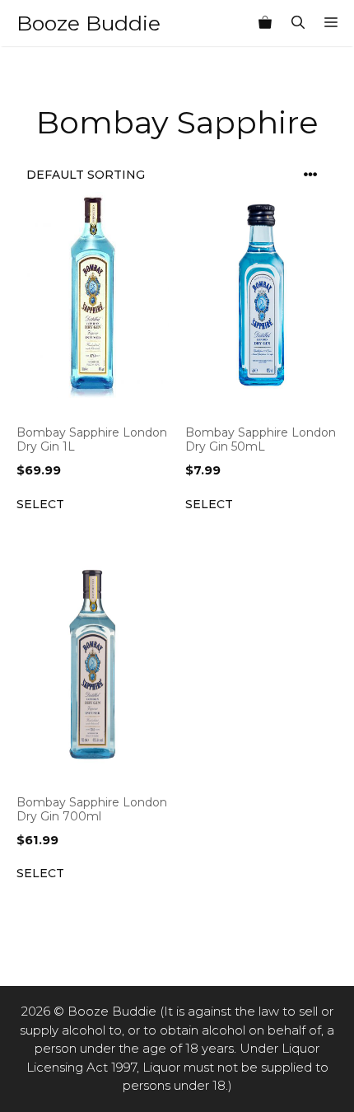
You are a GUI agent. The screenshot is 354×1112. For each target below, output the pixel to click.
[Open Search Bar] (298, 23)
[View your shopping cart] (265, 23)
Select (40, 504)
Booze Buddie (88, 23)
